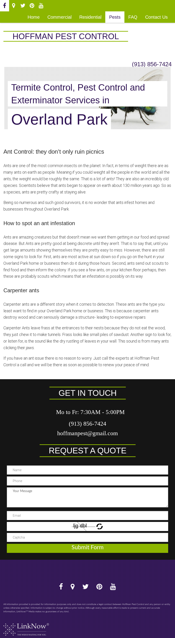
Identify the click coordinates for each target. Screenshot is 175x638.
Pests (115, 17)
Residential (90, 17)
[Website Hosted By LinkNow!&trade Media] (26, 627)
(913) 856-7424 (152, 64)
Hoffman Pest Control (66, 36)
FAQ (132, 17)
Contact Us (156, 17)
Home (34, 17)
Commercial (59, 17)
